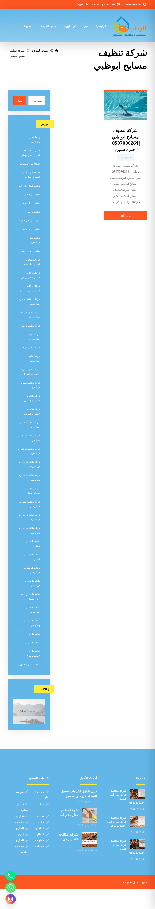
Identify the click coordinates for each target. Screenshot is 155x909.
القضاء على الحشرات (30, 163)
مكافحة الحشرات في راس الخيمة (30, 596)
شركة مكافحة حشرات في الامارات (29, 517)
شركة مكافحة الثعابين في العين (30, 385)
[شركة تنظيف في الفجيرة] (129, 25)
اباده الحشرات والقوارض (33, 139)
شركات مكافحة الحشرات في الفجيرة (30, 288)
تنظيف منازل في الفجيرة (34, 240)
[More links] (14, 21)
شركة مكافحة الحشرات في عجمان (29, 477)
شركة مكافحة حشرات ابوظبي (33, 491)
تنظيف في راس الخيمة (29, 220)
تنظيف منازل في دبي (30, 251)
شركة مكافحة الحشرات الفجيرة (32, 411)
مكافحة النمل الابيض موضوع (33, 653)
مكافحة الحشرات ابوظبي (32, 543)
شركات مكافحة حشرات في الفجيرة (29, 301)
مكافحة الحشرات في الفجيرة (32, 583)
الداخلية (39, 828)
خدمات (19, 822)
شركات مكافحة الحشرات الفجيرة (32, 262)
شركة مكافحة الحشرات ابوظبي (32, 398)
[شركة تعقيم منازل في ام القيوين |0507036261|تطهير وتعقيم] (89, 815)
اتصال (40, 834)
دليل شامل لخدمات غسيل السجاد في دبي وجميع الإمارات (78, 796)
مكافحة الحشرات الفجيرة (32, 557)
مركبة (20, 792)
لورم (21, 834)
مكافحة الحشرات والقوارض (32, 623)
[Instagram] (10, 899)
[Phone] (10, 876)
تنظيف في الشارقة (31, 194)
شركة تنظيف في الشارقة (34, 337)
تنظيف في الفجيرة (31, 203)
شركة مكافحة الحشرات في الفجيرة (29, 451)
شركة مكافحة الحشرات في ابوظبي (29, 425)
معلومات (38, 840)
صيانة (40, 816)
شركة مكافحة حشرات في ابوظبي (29, 504)
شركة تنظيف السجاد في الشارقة (30, 315)
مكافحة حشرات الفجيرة (29, 664)
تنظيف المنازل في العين (28, 185)
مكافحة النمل (34, 633)
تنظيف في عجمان (31, 229)
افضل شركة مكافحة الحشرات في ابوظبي (30, 153)
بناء (42, 804)
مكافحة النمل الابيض (30, 642)
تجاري (20, 816)
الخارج (20, 828)
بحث (19, 101)
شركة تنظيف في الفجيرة (34, 358)
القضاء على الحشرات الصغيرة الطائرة (30, 175)
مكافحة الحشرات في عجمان (32, 610)
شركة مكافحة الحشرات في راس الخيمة (29, 464)
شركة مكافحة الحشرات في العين (29, 438)
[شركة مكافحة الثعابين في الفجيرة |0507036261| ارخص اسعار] (89, 839)
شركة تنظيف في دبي (30, 325)
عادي (40, 822)
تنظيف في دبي (33, 211)
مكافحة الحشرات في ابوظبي (32, 570)
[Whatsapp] (10, 887)
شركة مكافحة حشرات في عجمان (29, 530)
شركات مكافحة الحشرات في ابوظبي (30, 275)
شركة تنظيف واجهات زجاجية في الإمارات (30, 372)
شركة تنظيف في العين (29, 347)
